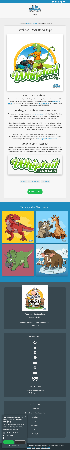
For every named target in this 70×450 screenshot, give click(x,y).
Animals (23, 181)
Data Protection (45, 447)
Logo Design (45, 181)
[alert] (14, 431)
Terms (33, 447)
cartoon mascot (39, 114)
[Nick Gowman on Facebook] (53, 2)
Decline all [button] (20, 442)
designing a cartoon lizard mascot (47, 139)
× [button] (25, 416)
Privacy (29, 447)
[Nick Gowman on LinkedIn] (56, 2)
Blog (35, 430)
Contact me (35, 409)
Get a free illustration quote (35, 413)
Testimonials (35, 426)
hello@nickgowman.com (35, 393)
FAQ (35, 421)
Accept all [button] (8, 442)
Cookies (38, 447)
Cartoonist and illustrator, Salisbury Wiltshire (35, 8)
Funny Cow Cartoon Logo (35, 314)
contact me (35, 191)
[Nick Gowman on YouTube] (64, 2)
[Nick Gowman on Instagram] (58, 2)
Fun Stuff (35, 434)
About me (35, 417)
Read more (15, 429)
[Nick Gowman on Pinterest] (61, 2)
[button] (14, 446)
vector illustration (44, 103)
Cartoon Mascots (34, 181)
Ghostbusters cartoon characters (35, 323)
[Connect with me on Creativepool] (35, 379)
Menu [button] (35, 14)
